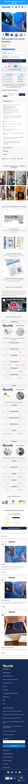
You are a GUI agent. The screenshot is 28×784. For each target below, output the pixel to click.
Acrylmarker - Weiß (12, 94)
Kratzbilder (5, 764)
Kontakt (5, 686)
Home (4, 703)
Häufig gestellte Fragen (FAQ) (10, 693)
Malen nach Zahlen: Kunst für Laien (11, 718)
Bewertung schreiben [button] (14, 528)
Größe (4, 53)
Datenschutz (6, 696)
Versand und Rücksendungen (10, 679)
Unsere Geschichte (7, 676)
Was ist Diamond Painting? (9, 731)
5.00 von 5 (17, 513)
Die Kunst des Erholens (8, 734)
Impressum (5, 689)
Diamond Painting (7, 760)
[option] (7, 35)
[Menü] (25, 7)
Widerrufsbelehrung (8, 682)
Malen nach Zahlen (7, 757)
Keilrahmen (5, 57)
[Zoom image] (14, 22)
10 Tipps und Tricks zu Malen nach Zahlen (13, 714)
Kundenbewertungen (8, 753)
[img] (8, 541)
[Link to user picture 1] (15, 554)
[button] (5, 44)
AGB (4, 700)
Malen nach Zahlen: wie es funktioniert (12, 711)
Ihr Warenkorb (6, 767)
